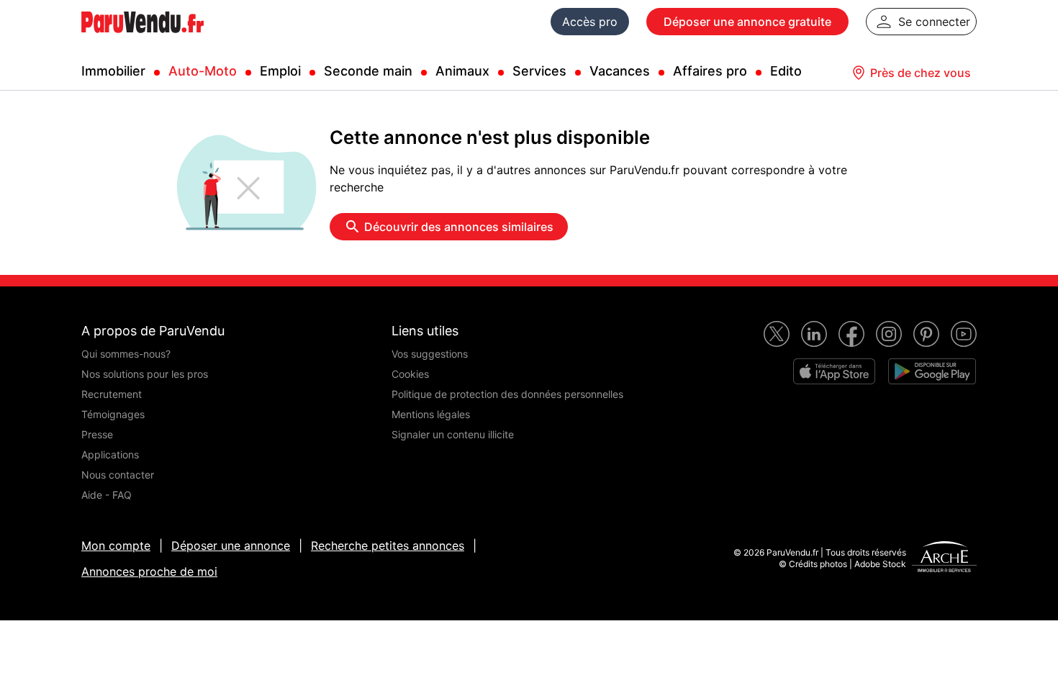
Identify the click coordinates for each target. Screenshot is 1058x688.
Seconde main (368, 70)
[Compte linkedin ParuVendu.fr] (814, 334)
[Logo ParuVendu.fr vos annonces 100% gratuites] (142, 39)
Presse (97, 434)
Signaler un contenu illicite (453, 434)
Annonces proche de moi (149, 571)
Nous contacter (117, 475)
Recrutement (111, 394)
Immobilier (113, 70)
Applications (110, 454)
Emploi (280, 70)
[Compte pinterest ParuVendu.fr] (926, 334)
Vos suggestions (430, 354)
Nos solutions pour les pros (144, 374)
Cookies (410, 374)
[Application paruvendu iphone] (834, 371)
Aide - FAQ (106, 495)
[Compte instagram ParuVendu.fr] (889, 334)
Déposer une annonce (230, 545)
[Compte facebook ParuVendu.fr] (851, 334)
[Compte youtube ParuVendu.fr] (964, 334)
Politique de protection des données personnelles (507, 394)
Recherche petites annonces (387, 545)
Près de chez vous (920, 72)
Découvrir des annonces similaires (458, 226)
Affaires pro (710, 70)
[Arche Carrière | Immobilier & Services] (944, 558)
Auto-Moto (202, 70)
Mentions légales (431, 414)
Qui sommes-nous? (126, 354)
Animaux (462, 70)
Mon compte (115, 545)
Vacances (619, 70)
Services (539, 70)
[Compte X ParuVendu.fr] (777, 334)
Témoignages (113, 414)
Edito (786, 70)
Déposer (747, 21)
